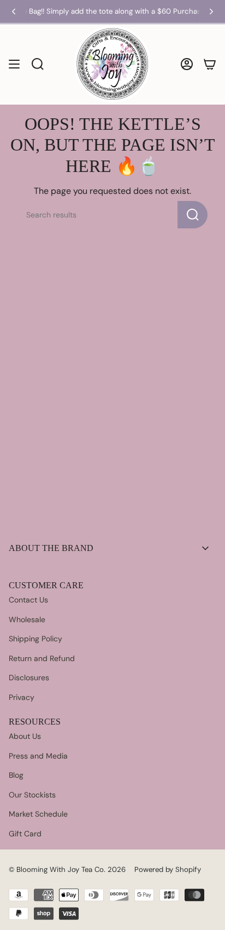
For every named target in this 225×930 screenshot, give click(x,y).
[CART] (209, 64)
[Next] (211, 11)
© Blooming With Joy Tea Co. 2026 (67, 869)
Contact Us (28, 600)
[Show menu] (14, 64)
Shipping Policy (35, 639)
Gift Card (25, 834)
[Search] (192, 214)
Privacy (21, 697)
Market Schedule (38, 814)
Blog (16, 775)
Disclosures (29, 677)
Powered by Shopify (167, 869)
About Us (25, 736)
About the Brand (51, 548)
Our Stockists (32, 795)
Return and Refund (42, 658)
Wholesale (27, 619)
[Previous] (14, 11)
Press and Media (38, 756)
